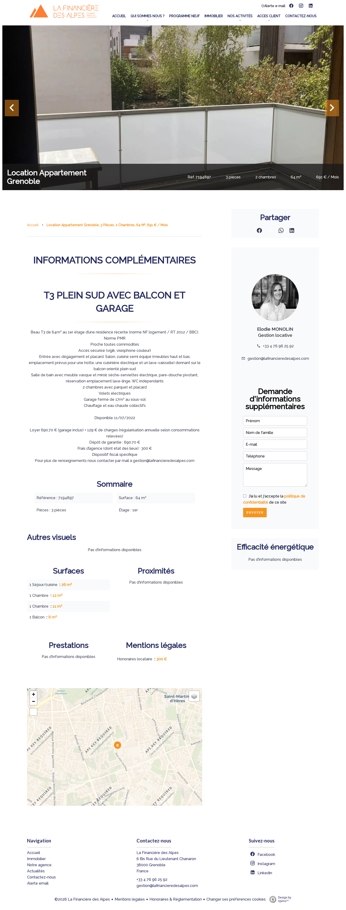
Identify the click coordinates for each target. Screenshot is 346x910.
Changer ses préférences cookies (236, 899)
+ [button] (33, 694)
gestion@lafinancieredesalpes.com (278, 358)
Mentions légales (130, 899)
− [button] (33, 701)
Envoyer (255, 512)
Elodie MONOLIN (275, 329)
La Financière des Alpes (158, 852)
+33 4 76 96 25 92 (278, 346)
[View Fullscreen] (33, 711)
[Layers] (194, 696)
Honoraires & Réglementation (175, 899)
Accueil (33, 225)
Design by (284, 899)
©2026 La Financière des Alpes (82, 899)
